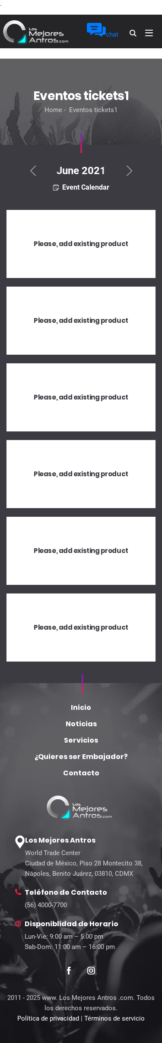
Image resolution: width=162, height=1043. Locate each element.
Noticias (81, 724)
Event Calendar (84, 187)
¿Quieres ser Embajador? (81, 757)
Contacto (81, 773)
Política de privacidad (48, 1018)
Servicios (81, 740)
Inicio (81, 707)
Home (53, 110)
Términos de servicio (114, 1018)
